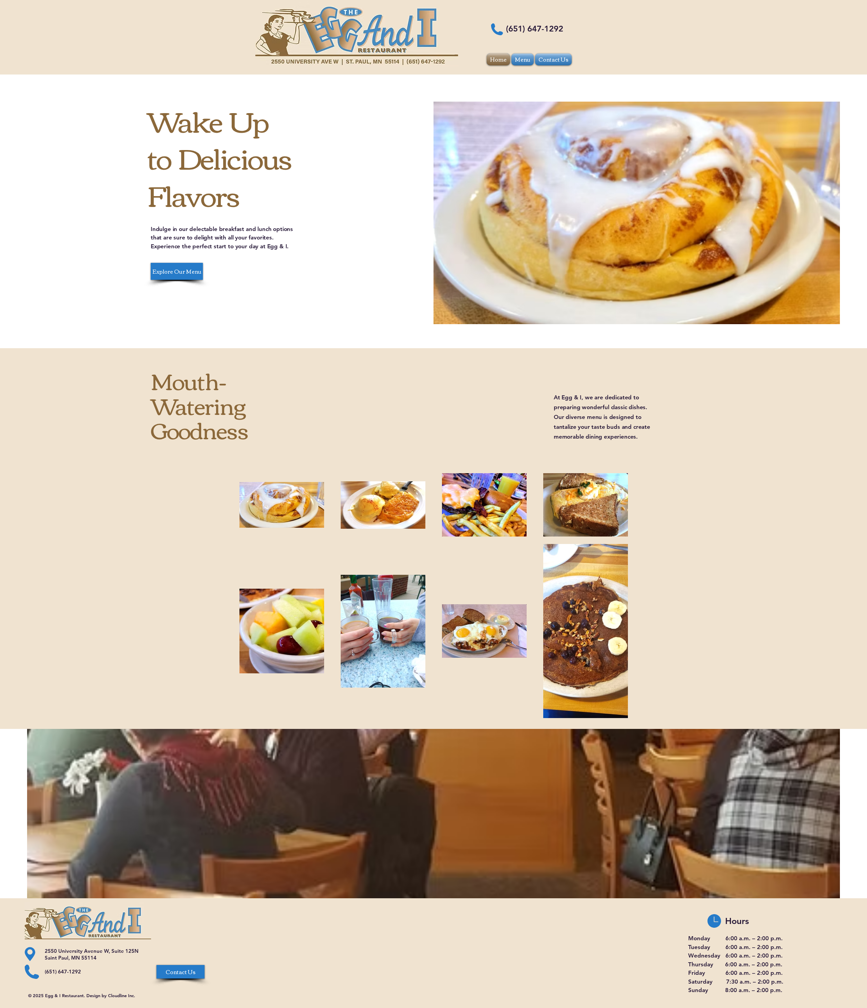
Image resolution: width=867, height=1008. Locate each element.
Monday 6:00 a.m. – (722, 938)
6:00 (731, 947)
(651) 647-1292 (534, 29)
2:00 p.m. (770, 938)
